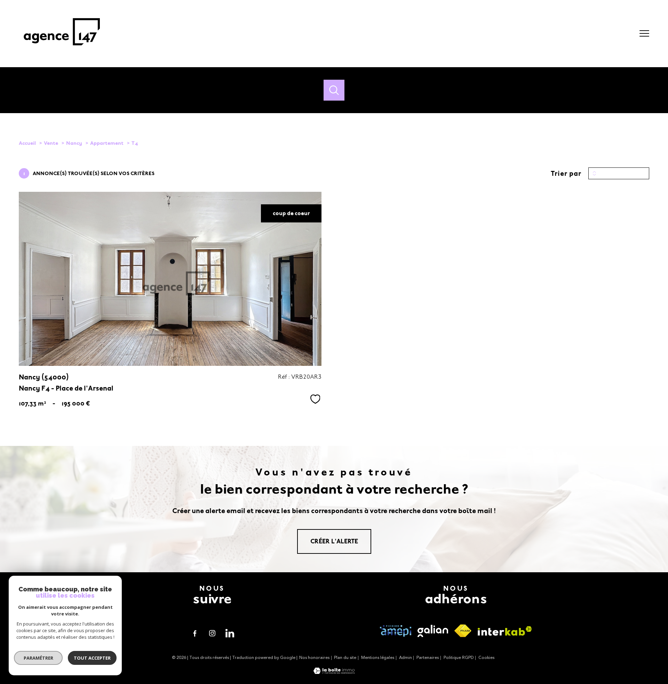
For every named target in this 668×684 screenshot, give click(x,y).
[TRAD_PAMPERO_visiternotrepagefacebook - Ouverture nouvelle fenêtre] (195, 633)
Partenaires (427, 657)
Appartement (107, 143)
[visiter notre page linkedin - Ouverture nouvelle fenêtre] (229, 633)
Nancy (74, 143)
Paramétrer (38, 658)
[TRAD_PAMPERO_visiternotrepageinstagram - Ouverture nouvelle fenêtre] (212, 633)
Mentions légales (377, 657)
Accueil (27, 143)
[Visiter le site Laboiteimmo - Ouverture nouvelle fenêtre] (334, 672)
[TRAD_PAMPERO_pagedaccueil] (62, 49)
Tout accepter (92, 658)
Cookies (486, 657)
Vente (51, 143)
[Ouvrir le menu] (644, 33)
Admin (405, 657)
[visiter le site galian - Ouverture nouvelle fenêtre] (433, 631)
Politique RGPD (459, 657)
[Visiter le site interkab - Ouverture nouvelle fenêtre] (505, 631)
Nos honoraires (314, 657)
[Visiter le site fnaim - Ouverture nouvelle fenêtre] (462, 630)
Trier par (566, 173)
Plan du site (345, 657)
